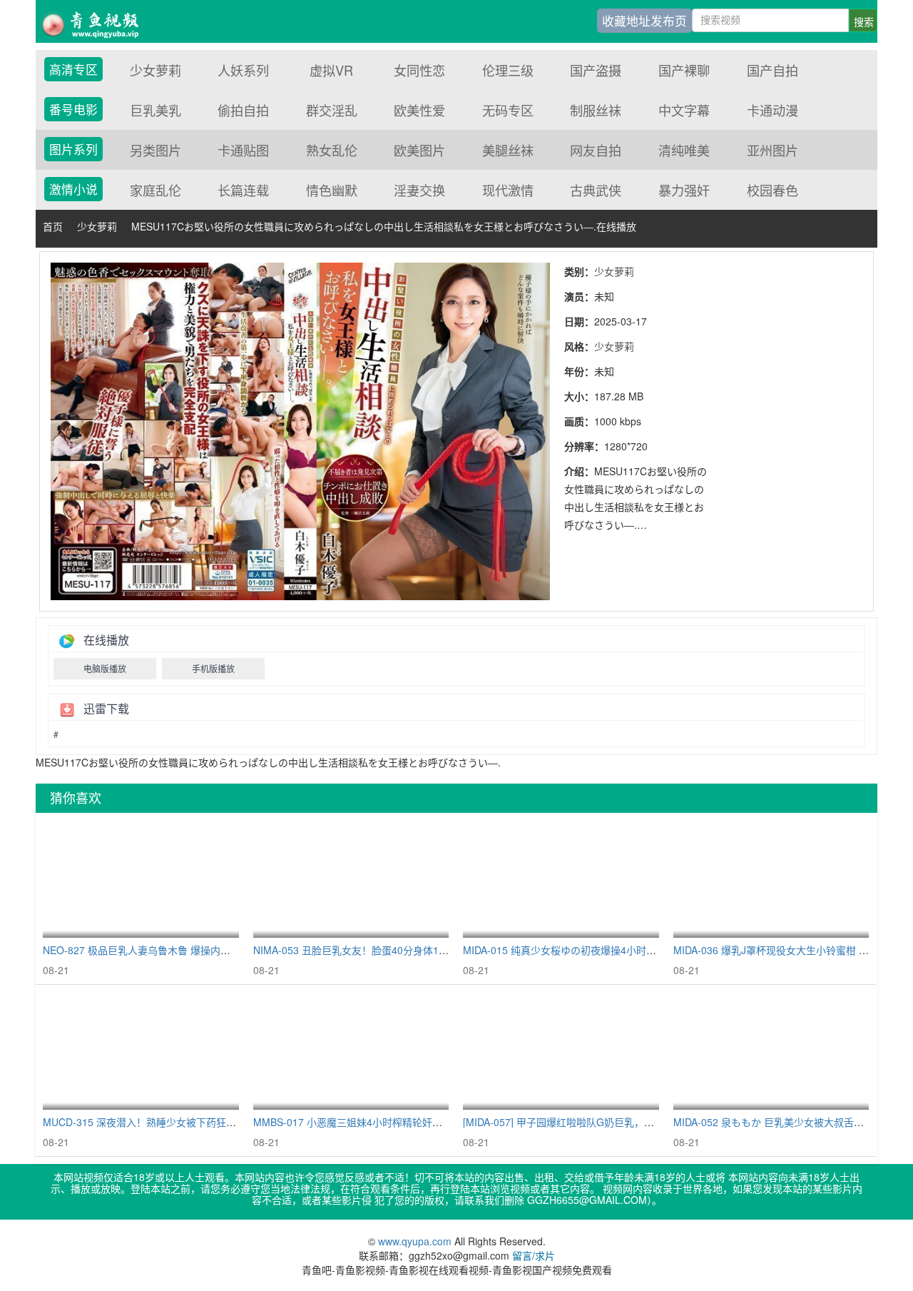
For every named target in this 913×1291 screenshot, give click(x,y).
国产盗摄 (595, 70)
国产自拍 (772, 70)
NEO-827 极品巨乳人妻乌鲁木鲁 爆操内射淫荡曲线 (156, 950)
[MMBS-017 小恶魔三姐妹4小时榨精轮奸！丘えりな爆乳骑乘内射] (351, 1051)
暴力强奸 (684, 190)
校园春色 (772, 190)
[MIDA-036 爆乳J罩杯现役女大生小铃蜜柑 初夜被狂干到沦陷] (771, 879)
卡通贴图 (243, 150)
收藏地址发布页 (644, 20)
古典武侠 (595, 190)
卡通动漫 (772, 110)
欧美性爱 (419, 110)
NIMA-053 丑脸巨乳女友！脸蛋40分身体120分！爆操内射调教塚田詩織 (411, 950)
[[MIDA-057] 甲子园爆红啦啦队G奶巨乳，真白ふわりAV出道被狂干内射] (561, 1051)
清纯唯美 (684, 150)
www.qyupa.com (416, 1241)
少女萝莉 (155, 70)
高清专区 (73, 69)
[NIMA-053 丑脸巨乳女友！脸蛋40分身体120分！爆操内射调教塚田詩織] (351, 879)
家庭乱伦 (155, 190)
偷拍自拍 (243, 110)
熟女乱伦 (331, 150)
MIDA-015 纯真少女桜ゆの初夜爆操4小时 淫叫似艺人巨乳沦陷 (601, 950)
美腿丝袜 (508, 150)
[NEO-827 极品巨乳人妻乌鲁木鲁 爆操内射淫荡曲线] (141, 879)
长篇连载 (243, 190)
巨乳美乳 (155, 110)
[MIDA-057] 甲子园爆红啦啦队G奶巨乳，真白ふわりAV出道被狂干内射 (619, 1122)
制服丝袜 (595, 110)
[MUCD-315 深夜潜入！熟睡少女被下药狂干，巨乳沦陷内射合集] (141, 1051)
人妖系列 (243, 70)
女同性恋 (419, 70)
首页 (53, 226)
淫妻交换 (419, 190)
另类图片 (155, 150)
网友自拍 (595, 150)
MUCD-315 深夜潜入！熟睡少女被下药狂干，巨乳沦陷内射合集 (184, 1122)
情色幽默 (331, 190)
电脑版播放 (104, 668)
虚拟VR (331, 70)
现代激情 (508, 190)
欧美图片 (419, 150)
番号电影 (73, 109)
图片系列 (73, 149)
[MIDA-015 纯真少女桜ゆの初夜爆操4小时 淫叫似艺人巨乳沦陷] (561, 879)
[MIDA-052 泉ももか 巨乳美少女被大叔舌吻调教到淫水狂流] (771, 1051)
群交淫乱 (331, 110)
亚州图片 (772, 150)
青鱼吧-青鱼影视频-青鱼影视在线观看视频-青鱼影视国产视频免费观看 (100, 21)
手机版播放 (213, 668)
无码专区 (508, 110)
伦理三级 (508, 70)
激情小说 (73, 189)
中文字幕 (684, 110)
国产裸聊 (684, 70)
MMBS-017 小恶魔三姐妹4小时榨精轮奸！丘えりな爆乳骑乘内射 (397, 1122)
